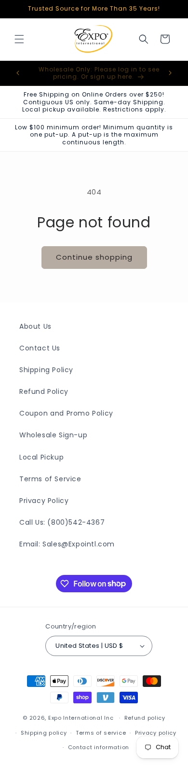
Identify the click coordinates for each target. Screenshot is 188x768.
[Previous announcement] (17, 73)
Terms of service (101, 733)
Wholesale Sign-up (53, 435)
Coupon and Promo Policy (66, 413)
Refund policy (144, 718)
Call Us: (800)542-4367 (62, 522)
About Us (35, 326)
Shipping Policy (46, 370)
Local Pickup (41, 457)
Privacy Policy (43, 500)
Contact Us (39, 348)
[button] (19, 39)
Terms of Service (50, 479)
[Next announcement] (170, 73)
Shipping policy (44, 733)
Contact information (98, 747)
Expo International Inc (80, 718)
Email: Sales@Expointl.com (67, 544)
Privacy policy (155, 733)
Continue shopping (94, 257)
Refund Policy (43, 391)
